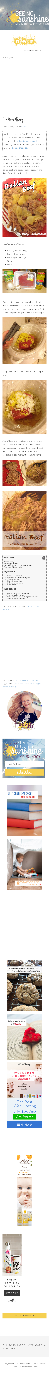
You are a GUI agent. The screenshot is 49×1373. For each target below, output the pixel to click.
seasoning (12, 686)
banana (16, 683)
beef (21, 683)
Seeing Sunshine (24, 15)
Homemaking (25, 680)
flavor (26, 683)
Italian (31, 683)
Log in (35, 1367)
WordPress (27, 1367)
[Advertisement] (24, 89)
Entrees (16, 680)
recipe (5, 686)
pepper (38, 683)
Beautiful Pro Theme (28, 1363)
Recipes (35, 680)
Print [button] (43, 559)
